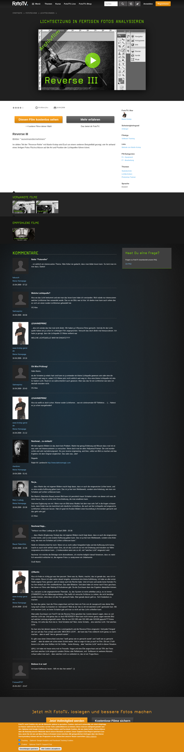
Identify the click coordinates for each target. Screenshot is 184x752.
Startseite (17, 13)
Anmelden (148, 4)
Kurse (58, 4)
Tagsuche (137, 3)
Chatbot (24, 744)
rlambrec (16, 466)
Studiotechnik (127, 171)
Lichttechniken (47, 13)
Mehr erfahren (90, 119)
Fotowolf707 (18, 682)
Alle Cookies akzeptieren (50, 749)
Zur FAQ (128, 264)
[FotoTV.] (20, 4)
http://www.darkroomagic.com (59, 463)
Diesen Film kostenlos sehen (38, 119)
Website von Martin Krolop (131, 147)
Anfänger (125, 129)
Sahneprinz (17, 311)
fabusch (16, 277)
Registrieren (163, 4)
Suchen (122, 3)
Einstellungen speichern (29, 749)
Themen (48, 4)
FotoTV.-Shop (85, 4)
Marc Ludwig (18, 500)
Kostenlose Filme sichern (112, 720)
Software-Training (128, 139)
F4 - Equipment (127, 157)
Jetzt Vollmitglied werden (66, 720)
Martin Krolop (126, 119)
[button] (92, 60)
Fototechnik (31, 13)
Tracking (24, 740)
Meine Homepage (19, 281)
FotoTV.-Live (70, 4)
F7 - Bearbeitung (128, 160)
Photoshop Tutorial (129, 177)
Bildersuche (131, 3)
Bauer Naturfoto (19, 544)
